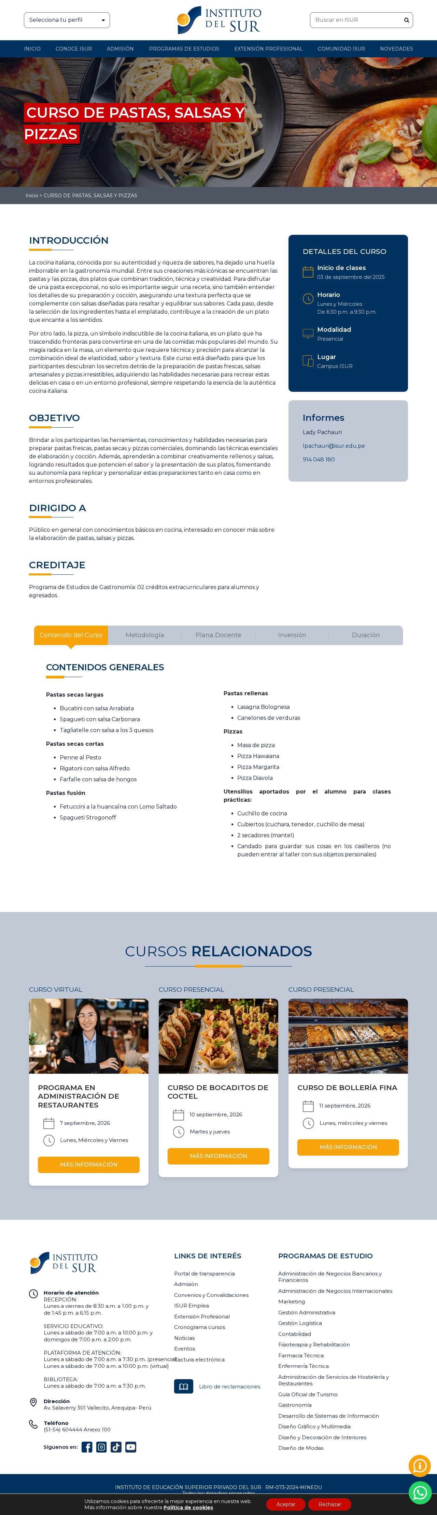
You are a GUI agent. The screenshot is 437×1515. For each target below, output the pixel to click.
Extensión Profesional (202, 1316)
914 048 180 (319, 459)
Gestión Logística (300, 1323)
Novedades (396, 49)
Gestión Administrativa (306, 1312)
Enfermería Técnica (303, 1366)
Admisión (120, 49)
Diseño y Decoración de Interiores (322, 1437)
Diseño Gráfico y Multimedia (314, 1426)
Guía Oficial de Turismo (308, 1394)
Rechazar (330, 1504)
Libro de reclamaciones (229, 1386)
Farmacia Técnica (301, 1355)
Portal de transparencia (204, 1273)
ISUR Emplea (191, 1305)
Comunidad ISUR (341, 49)
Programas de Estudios (184, 49)
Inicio (32, 49)
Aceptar (286, 1504)
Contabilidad (294, 1334)
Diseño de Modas (300, 1448)
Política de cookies (188, 1507)
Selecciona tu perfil (56, 20)
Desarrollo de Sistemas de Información (328, 1416)
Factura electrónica (199, 1359)
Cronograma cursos (199, 1327)
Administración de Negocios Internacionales (335, 1291)
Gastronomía (295, 1405)
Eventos (184, 1348)
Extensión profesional (268, 49)
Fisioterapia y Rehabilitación (314, 1344)
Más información (88, 1164)
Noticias (184, 1338)
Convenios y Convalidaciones (211, 1295)
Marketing (291, 1301)
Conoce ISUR (74, 49)
